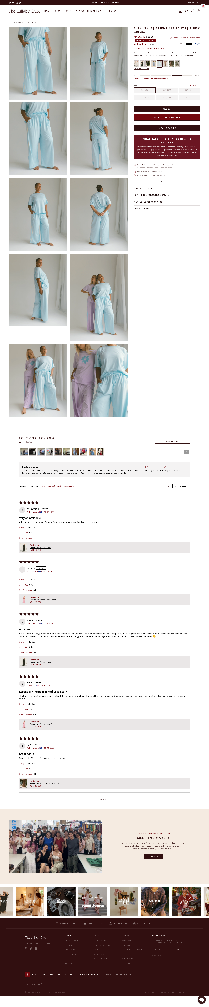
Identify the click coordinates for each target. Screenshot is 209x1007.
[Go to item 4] (49, 452)
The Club (111, 11)
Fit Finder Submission (132, 950)
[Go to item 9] (92, 452)
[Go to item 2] (32, 452)
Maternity (70, 950)
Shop (57, 11)
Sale (68, 11)
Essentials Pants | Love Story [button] (43, 599)
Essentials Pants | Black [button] (40, 547)
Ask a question (172, 441)
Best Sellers (71, 954)
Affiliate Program (102, 959)
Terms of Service (167, 992)
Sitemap (181, 992)
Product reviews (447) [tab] (29, 486)
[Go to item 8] (83, 452)
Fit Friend (127, 963)
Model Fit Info (141, 209)
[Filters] (168, 486)
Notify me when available (167, 117)
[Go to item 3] (41, 452)
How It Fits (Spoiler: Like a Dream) (151, 195)
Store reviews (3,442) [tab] (51, 486)
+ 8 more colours (141, 69)
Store (125, 954)
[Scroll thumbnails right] (186, 452)
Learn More (153, 856)
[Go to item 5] (58, 452)
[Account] (179, 11)
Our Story (127, 941)
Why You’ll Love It (143, 188)
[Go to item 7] (75, 452)
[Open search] (161, 486)
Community (127, 959)
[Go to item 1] (24, 452)
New (46, 11)
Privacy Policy (150, 992)
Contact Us (99, 950)
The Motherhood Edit (88, 11)
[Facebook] (36, 948)
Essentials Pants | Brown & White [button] (44, 783)
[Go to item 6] (66, 452)
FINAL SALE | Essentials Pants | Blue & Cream (27, 23)
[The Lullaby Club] (24, 11)
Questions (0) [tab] (68, 486)
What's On (99, 954)
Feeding (69, 945)
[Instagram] (26, 948)
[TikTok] (31, 948)
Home (10, 23)
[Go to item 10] (100, 452)
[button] (23, 547)
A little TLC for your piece (148, 202)
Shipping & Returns (103, 945)
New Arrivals (71, 941)
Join (179, 949)
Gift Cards (70, 963)
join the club (97, 2)
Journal (126, 945)
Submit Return (100, 941)
